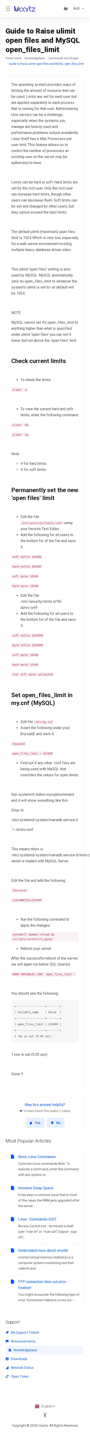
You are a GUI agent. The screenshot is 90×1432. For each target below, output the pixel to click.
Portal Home (13, 58)
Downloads (18, 1359)
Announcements (23, 1341)
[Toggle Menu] (7, 8)
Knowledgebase (35, 58)
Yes (38, 1123)
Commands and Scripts (63, 58)
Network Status (22, 1368)
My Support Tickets (24, 1332)
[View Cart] (67, 8)
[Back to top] (45, 1415)
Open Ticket (19, 1376)
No (58, 1123)
